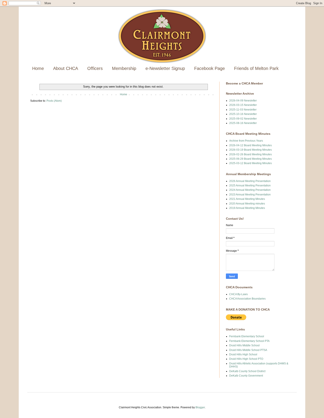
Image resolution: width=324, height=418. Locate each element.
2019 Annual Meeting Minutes (247, 208)
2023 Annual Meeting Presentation (250, 194)
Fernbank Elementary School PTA (249, 341)
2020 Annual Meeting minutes (247, 203)
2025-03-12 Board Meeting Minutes (250, 163)
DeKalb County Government (246, 375)
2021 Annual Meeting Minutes (247, 199)
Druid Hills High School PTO (246, 358)
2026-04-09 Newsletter (243, 100)
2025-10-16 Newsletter (243, 114)
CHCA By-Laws (238, 294)
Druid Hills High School (243, 354)
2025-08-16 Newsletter (243, 123)
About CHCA (65, 68)
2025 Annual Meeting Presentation (250, 185)
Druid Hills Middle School (244, 345)
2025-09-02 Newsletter (243, 118)
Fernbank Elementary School (246, 336)
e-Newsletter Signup (165, 68)
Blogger (200, 407)
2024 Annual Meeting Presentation (250, 189)
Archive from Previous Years (246, 140)
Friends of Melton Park (256, 68)
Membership (124, 68)
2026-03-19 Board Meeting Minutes (250, 149)
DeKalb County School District (247, 371)
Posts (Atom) (54, 100)
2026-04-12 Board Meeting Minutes (250, 145)
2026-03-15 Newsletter (243, 105)
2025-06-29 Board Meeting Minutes (250, 158)
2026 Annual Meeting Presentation (250, 181)
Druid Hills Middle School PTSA (248, 350)
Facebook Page (209, 68)
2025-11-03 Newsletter (243, 109)
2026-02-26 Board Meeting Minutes (250, 154)
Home (38, 68)
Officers (95, 68)
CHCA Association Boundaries (247, 298)
